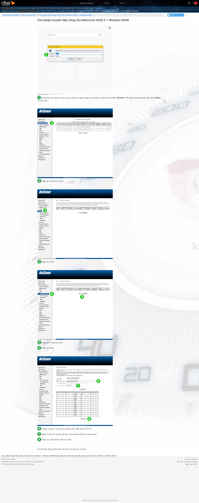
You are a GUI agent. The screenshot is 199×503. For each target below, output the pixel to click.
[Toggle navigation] (189, 3)
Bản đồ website (191, 459)
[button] (175, 15)
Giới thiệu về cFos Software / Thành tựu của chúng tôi (23, 462)
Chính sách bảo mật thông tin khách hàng (18, 464)
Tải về (122, 3)
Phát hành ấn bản (8, 459)
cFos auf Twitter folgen (188, 462)
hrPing (106, 3)
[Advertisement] (99, 483)
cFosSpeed (6, 8)
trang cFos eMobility (28, 11)
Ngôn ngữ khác (191, 464)
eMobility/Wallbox (87, 3)
